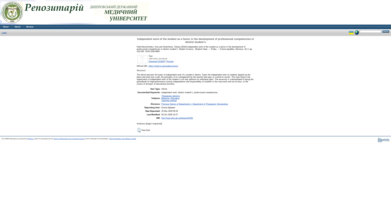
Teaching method (169, 100)
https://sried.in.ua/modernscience (163, 66)
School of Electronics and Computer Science (69, 139)
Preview (170, 61)
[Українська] (351, 31)
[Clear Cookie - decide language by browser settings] (356, 31)
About (17, 27)
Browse (29, 27)
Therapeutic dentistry (170, 96)
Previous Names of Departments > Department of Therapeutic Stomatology (194, 104)
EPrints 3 (31, 139)
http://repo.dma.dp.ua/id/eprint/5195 (177, 118)
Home (6, 27)
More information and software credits (123, 139)
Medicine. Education (170, 98)
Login (4, 33)
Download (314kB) (157, 61)
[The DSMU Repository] (75, 24)
